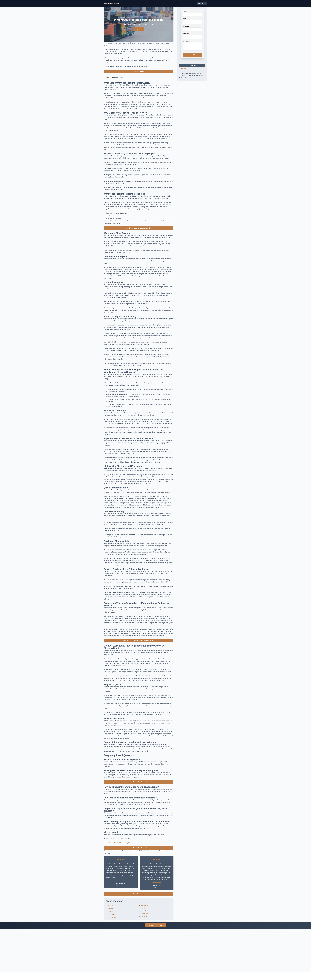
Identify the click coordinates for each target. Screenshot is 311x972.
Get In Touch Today (138, 71)
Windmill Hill (144, 905)
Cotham (124, 843)
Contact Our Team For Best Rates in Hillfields (138, 640)
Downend (107, 843)
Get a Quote (139, 29)
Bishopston (111, 914)
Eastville (113, 843)
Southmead (111, 917)
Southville (144, 911)
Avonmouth (144, 916)
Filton (130, 843)
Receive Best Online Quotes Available (138, 228)
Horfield (119, 843)
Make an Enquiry (155, 925)
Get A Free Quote (138, 894)
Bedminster (144, 914)
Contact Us (192, 65)
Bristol (143, 908)
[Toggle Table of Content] (120, 77)
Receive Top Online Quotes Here (139, 782)
